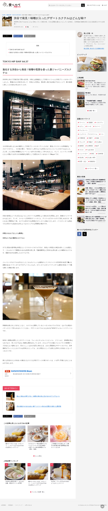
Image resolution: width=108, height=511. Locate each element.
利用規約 (10, 505)
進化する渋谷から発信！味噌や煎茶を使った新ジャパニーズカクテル (30, 52)
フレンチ (82, 142)
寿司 (92, 153)
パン (102, 134)
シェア (17, 36)
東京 (28, 27)
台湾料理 (90, 146)
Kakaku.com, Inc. (84, 505)
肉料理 (81, 146)
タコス (81, 150)
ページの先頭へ (102, 506)
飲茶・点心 (82, 161)
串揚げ (90, 142)
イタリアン (99, 122)
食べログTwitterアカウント (84, 234)
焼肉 (97, 138)
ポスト (7, 36)
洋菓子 (90, 138)
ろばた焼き (90, 150)
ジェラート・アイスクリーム (88, 134)
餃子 (97, 146)
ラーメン (82, 122)
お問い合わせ (28, 505)
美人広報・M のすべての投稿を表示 (94, 48)
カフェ (36, 27)
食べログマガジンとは (93, 5)
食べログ (104, 5)
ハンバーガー (83, 153)
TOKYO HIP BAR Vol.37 (16, 49)
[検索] (83, 5)
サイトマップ (18, 505)
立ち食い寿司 (91, 157)
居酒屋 (90, 122)
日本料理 (100, 153)
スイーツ (97, 126)
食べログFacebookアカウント (79, 234)
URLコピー (29, 36)
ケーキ (89, 126)
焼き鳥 (81, 157)
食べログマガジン (12, 5)
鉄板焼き (92, 161)
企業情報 (3, 505)
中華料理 (82, 138)
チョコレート (83, 130)
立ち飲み (99, 142)
